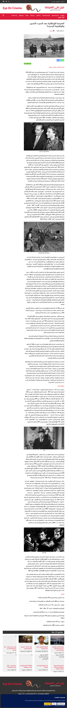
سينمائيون (21, 15)
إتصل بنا (53, 1)
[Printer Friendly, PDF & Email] (27, 63)
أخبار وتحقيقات (55, 15)
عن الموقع (58, 1)
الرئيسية (62, 15)
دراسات (26, 15)
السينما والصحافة (46, 15)
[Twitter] (60, 60)
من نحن (62, 1)
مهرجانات (32, 15)
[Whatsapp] (63, 60)
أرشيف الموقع (61, 17)
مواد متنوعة (14, 15)
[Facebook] (58, 60)
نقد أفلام (38, 15)
